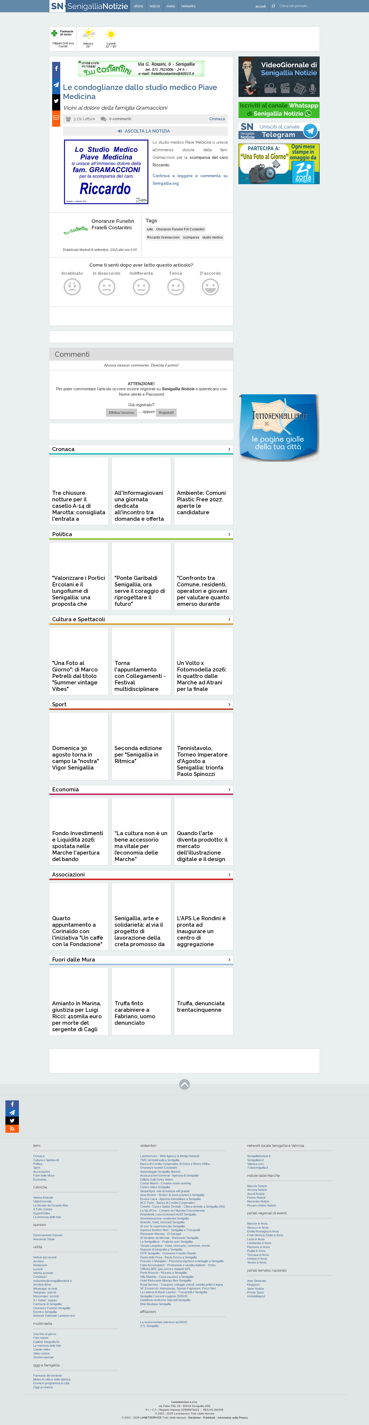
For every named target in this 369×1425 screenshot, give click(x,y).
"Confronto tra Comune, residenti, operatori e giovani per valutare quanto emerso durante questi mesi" (203, 594)
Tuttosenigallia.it (257, 1167)
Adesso (88, 45)
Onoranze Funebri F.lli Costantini (180, 229)
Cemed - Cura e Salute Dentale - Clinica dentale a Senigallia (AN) (182, 1206)
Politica (37, 1163)
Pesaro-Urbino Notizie (261, 1205)
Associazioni (41, 1171)
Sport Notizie (255, 1288)
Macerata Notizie (258, 1201)
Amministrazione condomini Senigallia (164, 1218)
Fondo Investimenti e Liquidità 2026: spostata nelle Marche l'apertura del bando (77, 846)
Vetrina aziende (43, 1273)
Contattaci (39, 1276)
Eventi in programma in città (51, 1383)
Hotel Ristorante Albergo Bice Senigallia (165, 1280)
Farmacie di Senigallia (47, 1304)
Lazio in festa (255, 1239)
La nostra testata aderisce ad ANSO (163, 1322)
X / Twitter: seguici (45, 1300)
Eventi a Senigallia (45, 1311)
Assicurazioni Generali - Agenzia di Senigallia (169, 1175)
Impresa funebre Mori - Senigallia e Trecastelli (170, 1230)
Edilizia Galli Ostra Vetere (156, 1179)
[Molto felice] (210, 287)
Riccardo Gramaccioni (163, 237)
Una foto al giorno (44, 1334)
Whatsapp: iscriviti (45, 1288)
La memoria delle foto (47, 1217)
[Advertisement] (279, 223)
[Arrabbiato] (72, 287)
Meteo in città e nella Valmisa (52, 1379)
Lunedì (111, 45)
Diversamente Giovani (47, 1235)
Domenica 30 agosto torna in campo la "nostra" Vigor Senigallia (75, 758)
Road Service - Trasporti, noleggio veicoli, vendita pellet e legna (181, 1284)
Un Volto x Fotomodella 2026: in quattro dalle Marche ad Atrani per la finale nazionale (201, 679)
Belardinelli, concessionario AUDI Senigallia (168, 1214)
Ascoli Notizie (256, 1193)
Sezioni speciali (43, 1357)
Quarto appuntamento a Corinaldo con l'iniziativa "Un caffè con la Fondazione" (77, 931)
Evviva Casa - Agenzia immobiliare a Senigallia (170, 1199)
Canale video (41, 1349)
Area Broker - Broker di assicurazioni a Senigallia (172, 1195)
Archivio (38, 1261)
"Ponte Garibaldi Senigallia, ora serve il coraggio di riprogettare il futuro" (140, 591)
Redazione (40, 1265)
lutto (150, 229)
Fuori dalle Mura (43, 1175)
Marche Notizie (257, 1186)
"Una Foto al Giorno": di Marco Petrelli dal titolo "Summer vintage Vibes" (75, 676)
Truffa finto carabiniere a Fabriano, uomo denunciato (135, 1013)
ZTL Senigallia (149, 1325)
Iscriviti (37, 1269)
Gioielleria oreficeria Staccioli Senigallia (165, 1300)
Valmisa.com (255, 1163)
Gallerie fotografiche (46, 1341)
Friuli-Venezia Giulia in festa (265, 1235)
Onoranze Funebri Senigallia (51, 1308)
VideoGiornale (42, 1201)
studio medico (212, 237)
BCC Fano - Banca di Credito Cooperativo (167, 1202)
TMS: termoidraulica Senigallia (159, 1160)
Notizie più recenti (44, 1257)
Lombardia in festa (259, 1243)
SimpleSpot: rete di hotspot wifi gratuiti (164, 1191)
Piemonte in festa (258, 1247)
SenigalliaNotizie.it (258, 1156)
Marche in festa (257, 1223)
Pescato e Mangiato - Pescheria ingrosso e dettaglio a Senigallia (182, 1261)
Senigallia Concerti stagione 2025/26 (163, 1296)
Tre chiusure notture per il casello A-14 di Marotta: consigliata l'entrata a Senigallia (78, 509)
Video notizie (41, 1353)
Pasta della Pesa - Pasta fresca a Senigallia (168, 1257)
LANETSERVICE (151, 1417)
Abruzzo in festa (258, 1227)
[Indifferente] (141, 287)
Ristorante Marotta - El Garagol (160, 1233)
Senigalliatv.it (255, 1160)
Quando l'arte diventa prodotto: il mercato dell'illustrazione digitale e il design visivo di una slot (202, 849)
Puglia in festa (256, 1250)
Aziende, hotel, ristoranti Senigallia (162, 1222)
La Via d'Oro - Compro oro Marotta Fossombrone (172, 1210)
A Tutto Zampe (42, 1209)
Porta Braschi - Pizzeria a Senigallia (163, 1272)
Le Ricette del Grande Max (50, 1205)
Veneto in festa (256, 1262)
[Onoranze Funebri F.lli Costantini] (141, 76)
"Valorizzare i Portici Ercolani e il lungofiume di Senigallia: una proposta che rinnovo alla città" (78, 594)
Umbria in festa (257, 1258)
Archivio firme (42, 1284)
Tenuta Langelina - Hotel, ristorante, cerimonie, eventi (175, 1245)
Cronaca (217, 119)
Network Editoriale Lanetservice (54, 1315)
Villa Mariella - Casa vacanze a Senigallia (166, 1276)
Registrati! (166, 413)
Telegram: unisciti (44, 1292)
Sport (36, 1167)
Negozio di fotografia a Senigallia (161, 1249)
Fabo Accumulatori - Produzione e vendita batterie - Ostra (178, 1265)
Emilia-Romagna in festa (263, 1231)
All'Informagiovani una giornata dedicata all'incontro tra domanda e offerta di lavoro (139, 509)
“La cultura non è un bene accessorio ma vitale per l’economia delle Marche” (141, 846)
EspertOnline (41, 1213)
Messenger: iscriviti (46, 1296)
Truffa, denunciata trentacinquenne (201, 1006)
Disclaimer (194, 1417)
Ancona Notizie (257, 1189)
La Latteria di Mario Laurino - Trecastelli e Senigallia (173, 1292)
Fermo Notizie (256, 1197)
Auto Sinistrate (256, 1280)
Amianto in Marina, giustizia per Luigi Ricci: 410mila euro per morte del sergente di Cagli (77, 1016)
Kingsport (253, 1284)
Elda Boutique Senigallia (155, 1304)
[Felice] (176, 287)
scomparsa (191, 237)
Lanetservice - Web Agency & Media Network (170, 1156)
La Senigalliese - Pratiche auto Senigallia (166, 1241)
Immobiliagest (256, 1296)
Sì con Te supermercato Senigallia (162, 1226)
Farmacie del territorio (47, 1375)
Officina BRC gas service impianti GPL (165, 1269)
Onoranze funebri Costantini (158, 1167)
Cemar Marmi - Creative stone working (165, 1183)
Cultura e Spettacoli (46, 1160)
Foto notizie (40, 1337)
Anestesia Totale (44, 1239)
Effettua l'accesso (121, 413)
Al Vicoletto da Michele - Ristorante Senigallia (169, 1237)
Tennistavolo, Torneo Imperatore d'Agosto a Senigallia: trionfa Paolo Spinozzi (202, 761)
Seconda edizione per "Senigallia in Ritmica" (138, 754)
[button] (260, 6)
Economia (39, 1179)
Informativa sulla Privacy (233, 1417)
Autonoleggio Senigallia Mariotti (160, 1171)
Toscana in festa (258, 1254)
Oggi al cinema (43, 1387)
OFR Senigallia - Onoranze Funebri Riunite (168, 1253)
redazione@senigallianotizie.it (52, 1280)
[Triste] (107, 287)
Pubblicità (209, 1417)
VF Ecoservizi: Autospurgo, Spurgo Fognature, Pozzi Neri (178, 1288)
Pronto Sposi (255, 1292)
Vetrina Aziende (43, 1197)
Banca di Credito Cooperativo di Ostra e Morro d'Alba (175, 1163)
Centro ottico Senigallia (155, 1187)
